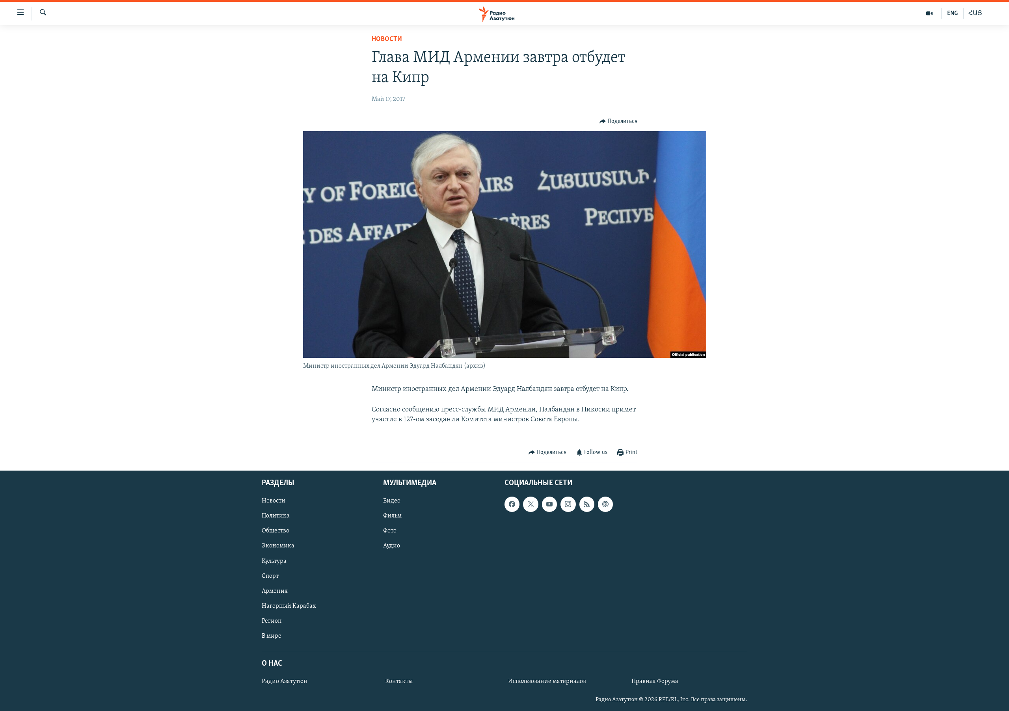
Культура (274, 561)
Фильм (392, 516)
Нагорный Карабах (289, 606)
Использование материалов (547, 681)
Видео (391, 501)
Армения (275, 591)
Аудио (391, 546)
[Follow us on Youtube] (549, 504)
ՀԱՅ (975, 13)
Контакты (399, 681)
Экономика (278, 546)
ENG (952, 13)
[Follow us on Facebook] (511, 504)
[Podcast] (605, 504)
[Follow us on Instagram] (567, 504)
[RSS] (586, 504)
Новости (387, 39)
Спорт (270, 576)
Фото (390, 531)
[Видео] (930, 13)
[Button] (618, 121)
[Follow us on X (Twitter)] (530, 504)
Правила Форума (654, 681)
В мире (271, 636)
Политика (276, 516)
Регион (272, 621)
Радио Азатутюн (284, 681)
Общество (275, 531)
